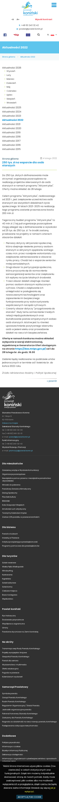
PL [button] (48, 35)
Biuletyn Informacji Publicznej (14, 750)
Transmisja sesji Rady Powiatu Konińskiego (21, 648)
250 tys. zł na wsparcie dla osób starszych (23, 164)
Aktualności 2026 (11, 67)
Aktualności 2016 (11, 145)
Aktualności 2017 (11, 140)
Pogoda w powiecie (10, 672)
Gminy (5, 627)
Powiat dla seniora (10, 660)
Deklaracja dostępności (12, 754)
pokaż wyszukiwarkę (38, 34)
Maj (8, 86)
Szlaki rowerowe (9, 562)
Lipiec (9, 94)
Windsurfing (7, 570)
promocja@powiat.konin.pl (21, 450)
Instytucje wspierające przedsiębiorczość (20, 542)
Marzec (10, 78)
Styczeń (11, 71)
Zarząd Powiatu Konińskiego (14, 697)
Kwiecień (11, 82)
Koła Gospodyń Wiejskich (13, 505)
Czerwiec (11, 90)
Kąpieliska (6, 579)
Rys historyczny (9, 615)
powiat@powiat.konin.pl (31, 28)
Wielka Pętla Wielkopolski (12, 566)
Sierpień (11, 98)
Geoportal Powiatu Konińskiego (15, 656)
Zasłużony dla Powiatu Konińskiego (17, 717)
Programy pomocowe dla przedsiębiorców (20, 546)
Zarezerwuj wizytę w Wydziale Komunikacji (20, 470)
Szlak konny (7, 587)
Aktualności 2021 (11, 124)
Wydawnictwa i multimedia (14, 664)
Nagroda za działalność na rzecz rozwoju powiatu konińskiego (29, 721)
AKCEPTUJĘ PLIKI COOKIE (29, 797)
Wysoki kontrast (43, 19)
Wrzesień (11, 102)
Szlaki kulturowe (9, 583)
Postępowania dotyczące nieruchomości (20, 725)
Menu (54, 5)
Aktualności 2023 (11, 115)
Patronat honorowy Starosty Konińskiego (20, 713)
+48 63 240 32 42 (30, 25)
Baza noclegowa (9, 595)
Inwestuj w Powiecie (10, 538)
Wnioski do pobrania (11, 485)
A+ (18, 19)
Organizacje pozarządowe (13, 474)
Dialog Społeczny (9, 493)
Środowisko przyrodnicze (13, 619)
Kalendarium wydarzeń (12, 676)
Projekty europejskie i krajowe (14, 652)
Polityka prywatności (11, 742)
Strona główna (8, 57)
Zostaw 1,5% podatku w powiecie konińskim (21, 517)
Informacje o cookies (11, 746)
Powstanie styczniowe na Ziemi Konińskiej (20, 632)
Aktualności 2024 (11, 111)
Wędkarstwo (7, 599)
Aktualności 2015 (11, 149)
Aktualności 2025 (11, 107)
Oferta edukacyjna (10, 668)
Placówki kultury (9, 497)
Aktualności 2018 (11, 136)
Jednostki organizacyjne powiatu (16, 709)
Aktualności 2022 (27, 57)
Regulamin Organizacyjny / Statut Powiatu (21, 705)
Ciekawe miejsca (9, 591)
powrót (53, 381)
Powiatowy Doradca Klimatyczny (16, 489)
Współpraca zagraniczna (13, 623)
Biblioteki (6, 501)
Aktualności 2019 (11, 132)
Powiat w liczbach (10, 534)
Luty (9, 75)
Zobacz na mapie (10, 423)
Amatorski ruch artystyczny (14, 509)
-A (12, 19)
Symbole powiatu (9, 693)
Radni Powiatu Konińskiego (14, 701)
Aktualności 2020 (11, 128)
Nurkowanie (7, 574)
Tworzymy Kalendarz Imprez (14, 513)
